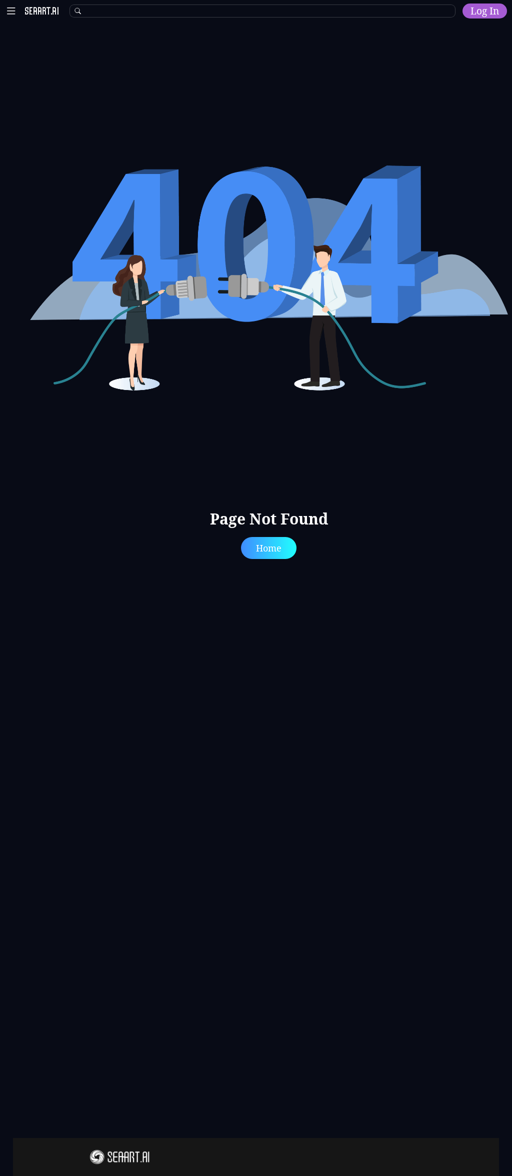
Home (269, 548)
